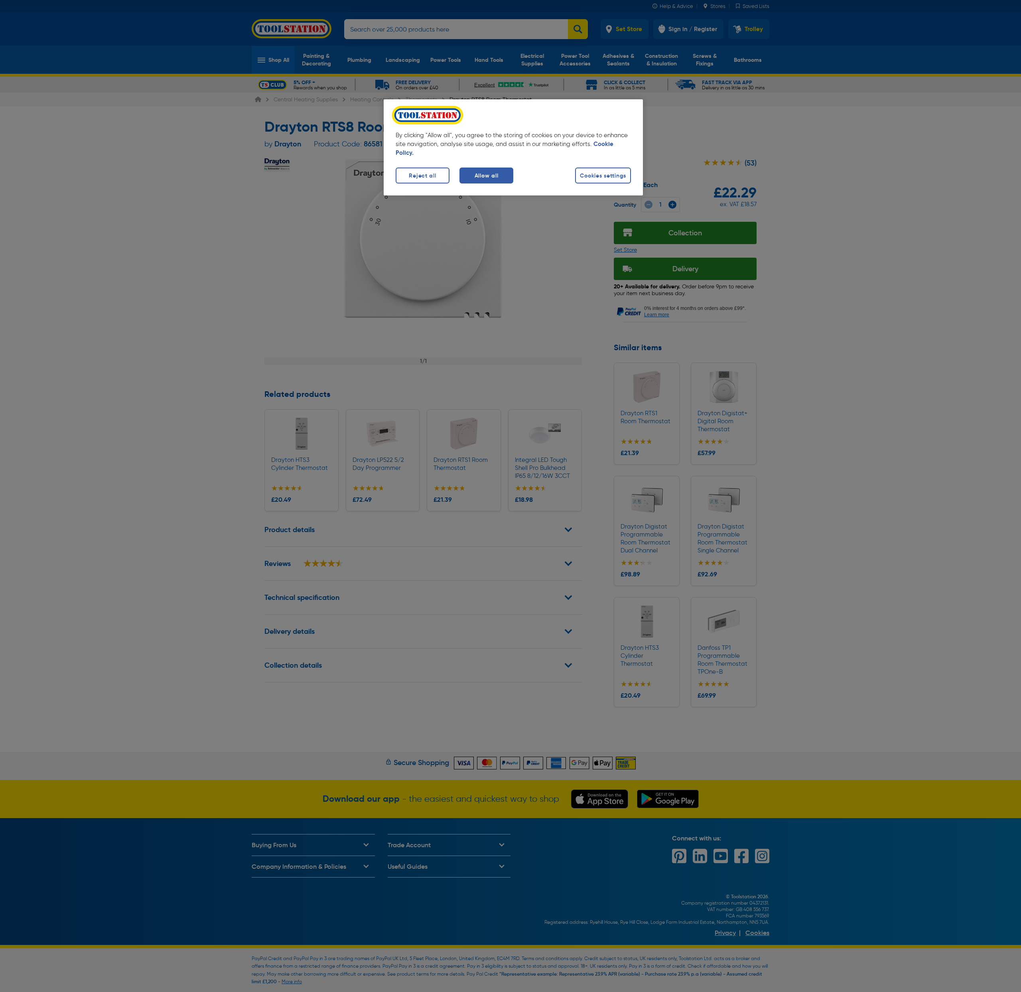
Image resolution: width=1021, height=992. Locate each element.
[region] (513, 147)
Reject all (422, 175)
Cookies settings (603, 175)
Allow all (486, 175)
